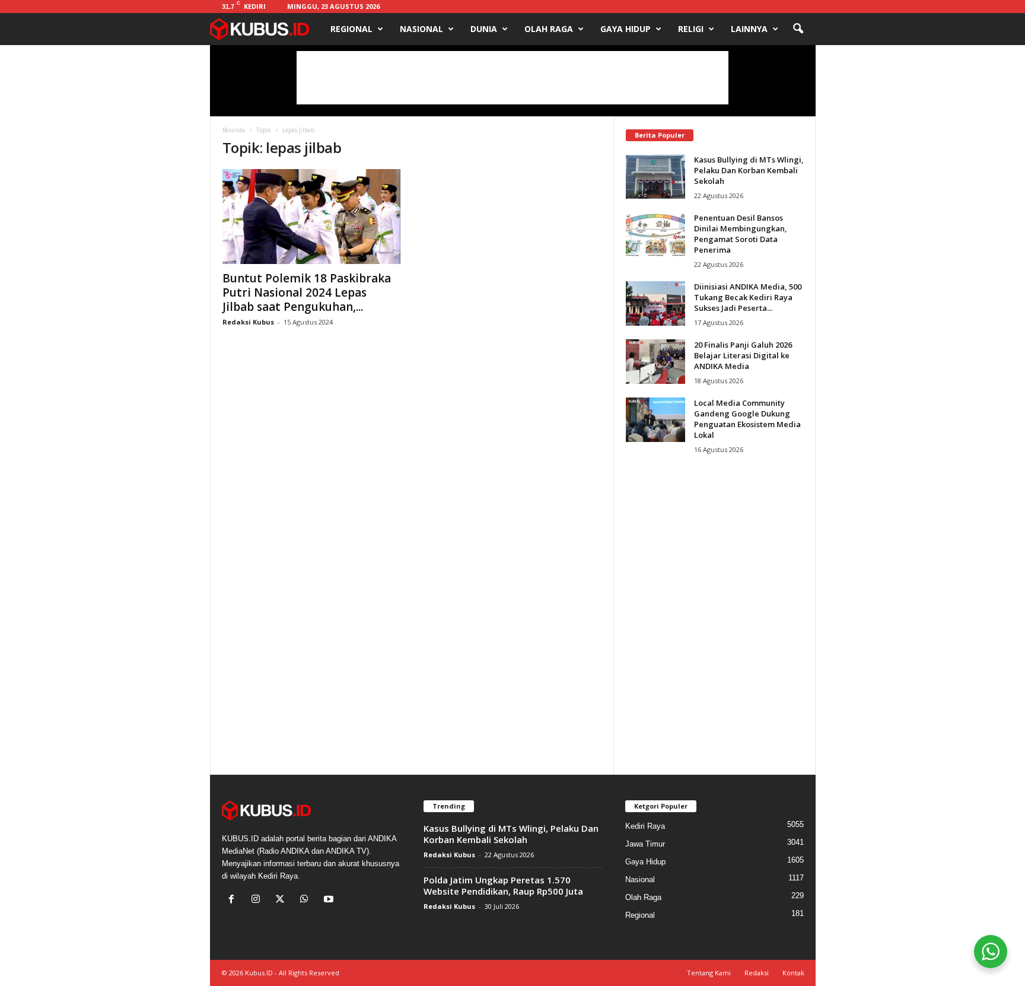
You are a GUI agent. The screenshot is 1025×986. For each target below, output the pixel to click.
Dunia (483, 28)
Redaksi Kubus (248, 321)
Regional (351, 28)
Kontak (793, 972)
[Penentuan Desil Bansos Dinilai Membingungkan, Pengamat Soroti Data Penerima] (655, 234)
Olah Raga (548, 28)
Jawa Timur (645, 843)
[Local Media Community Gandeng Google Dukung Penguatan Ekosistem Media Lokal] (655, 419)
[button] (798, 29)
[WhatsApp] (307, 900)
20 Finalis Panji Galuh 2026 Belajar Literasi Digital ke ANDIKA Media (743, 355)
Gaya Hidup (625, 28)
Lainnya (749, 28)
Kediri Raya (645, 826)
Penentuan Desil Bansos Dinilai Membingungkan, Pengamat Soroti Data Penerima (740, 233)
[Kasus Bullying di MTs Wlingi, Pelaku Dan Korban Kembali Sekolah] (655, 176)
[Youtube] (330, 900)
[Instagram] (258, 900)
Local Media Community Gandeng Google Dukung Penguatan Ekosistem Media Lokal (747, 418)
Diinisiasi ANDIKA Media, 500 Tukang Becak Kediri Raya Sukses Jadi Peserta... (747, 297)
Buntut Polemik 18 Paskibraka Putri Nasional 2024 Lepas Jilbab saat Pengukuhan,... (306, 292)
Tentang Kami (709, 972)
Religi (691, 28)
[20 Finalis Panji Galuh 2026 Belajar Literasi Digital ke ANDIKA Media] (655, 361)
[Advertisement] (512, 77)
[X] (282, 900)
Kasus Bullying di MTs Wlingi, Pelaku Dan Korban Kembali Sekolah (749, 170)
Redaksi (756, 972)
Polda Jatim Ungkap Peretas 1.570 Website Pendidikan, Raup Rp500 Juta (503, 885)
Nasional (421, 28)
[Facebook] (234, 900)
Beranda (233, 130)
